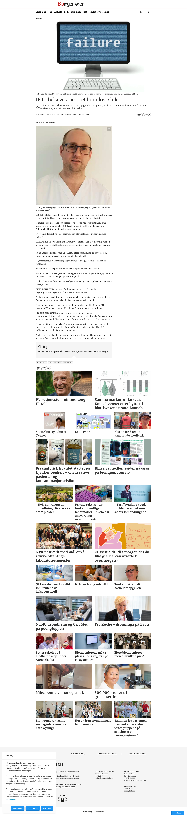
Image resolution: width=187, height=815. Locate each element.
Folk (66, 12)
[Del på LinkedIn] (142, 114)
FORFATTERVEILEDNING (107, 754)
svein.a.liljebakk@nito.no (104, 778)
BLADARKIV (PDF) (78, 754)
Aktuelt (58, 12)
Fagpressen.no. (12, 799)
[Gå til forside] (94, 4)
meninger (41, 363)
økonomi (67, 363)
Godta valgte (33, 808)
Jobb (85, 12)
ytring (57, 363)
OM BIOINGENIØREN (137, 754)
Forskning (41, 12)
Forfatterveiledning (99, 12)
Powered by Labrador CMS (93, 812)
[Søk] (141, 12)
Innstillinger (177, 813)
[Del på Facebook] (139, 114)
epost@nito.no (129, 791)
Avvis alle (47, 808)
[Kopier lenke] (149, 114)
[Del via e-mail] (146, 114)
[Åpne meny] (148, 12)
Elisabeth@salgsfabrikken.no (135, 780)
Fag (50, 12)
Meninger (76, 12)
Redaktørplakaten (68, 787)
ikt (50, 363)
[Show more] (74, 358)
